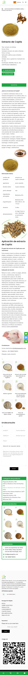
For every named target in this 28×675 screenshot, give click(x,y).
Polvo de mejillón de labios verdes (7, 413)
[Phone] (10, 673)
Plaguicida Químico (8, 495)
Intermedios (6, 493)
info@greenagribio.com (19, 348)
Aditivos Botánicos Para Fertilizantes (13, 483)
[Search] (23, 2)
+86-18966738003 (11, 594)
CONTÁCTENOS (6, 611)
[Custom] (3, 673)
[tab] (14, 85)
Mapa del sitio (6, 615)
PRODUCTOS (5, 607)
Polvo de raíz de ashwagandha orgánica (7, 376)
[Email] (17, 673)
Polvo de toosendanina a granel (20, 414)
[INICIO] (2, 9)
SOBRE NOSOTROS (7, 605)
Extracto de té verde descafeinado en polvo (20, 376)
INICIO (3, 603)
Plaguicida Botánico (8, 481)
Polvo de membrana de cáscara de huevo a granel (20, 395)
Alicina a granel (7, 393)
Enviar (14, 468)
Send (5, 631)
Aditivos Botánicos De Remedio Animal (14, 487)
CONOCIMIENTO (6, 609)
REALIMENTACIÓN (7, 613)
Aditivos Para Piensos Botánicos (12, 491)
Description (14, 85)
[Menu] (25, 2)
